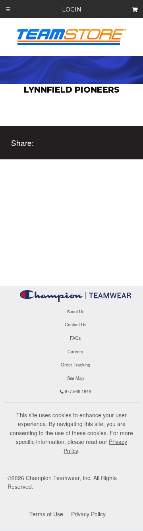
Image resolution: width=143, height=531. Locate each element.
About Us (76, 311)
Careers (75, 351)
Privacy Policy (88, 514)
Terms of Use (46, 514)
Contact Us (76, 325)
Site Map (75, 378)
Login (71, 9)
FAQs (75, 338)
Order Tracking (75, 364)
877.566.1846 (77, 391)
